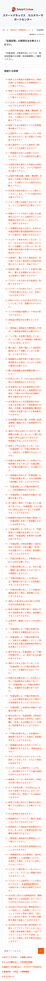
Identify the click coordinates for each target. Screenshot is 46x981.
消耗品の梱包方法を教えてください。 (23, 321)
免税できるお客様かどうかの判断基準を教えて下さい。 (24, 127)
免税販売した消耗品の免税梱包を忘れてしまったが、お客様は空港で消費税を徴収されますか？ (24, 830)
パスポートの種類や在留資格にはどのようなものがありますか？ (24, 104)
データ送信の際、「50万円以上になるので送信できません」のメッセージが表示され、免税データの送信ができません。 (24, 792)
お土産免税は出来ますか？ (20, 813)
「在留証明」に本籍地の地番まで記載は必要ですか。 (24, 496)
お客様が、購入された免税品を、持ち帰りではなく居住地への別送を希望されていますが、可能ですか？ (24, 261)
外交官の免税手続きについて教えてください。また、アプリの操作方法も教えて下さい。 (24, 194)
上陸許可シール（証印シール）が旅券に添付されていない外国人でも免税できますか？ (24, 136)
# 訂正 (15, 971)
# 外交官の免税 (26, 962)
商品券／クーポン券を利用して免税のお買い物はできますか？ (24, 781)
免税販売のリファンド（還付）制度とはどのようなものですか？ (24, 820)
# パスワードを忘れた (32, 967)
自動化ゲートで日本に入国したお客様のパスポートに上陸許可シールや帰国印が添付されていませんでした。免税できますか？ (24, 218)
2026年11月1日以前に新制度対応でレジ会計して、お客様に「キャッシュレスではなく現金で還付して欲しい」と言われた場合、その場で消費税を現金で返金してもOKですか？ (24, 913)
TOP (3, 30)
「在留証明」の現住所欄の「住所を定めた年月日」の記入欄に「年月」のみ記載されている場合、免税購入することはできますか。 (24, 548)
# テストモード (8, 976)
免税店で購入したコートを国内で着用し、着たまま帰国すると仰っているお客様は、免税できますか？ (24, 272)
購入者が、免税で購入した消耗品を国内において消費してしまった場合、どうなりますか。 (24, 351)
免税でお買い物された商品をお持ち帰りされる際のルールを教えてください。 (24, 805)
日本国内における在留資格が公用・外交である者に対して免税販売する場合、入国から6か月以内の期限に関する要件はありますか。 (24, 391)
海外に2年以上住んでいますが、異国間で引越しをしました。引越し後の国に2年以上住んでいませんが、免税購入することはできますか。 (24, 435)
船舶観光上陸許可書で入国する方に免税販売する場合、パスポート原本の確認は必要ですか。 (24, 362)
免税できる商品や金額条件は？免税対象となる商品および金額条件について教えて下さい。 (24, 82)
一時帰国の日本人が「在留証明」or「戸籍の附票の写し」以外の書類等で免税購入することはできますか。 (24, 478)
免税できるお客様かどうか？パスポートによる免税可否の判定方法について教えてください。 (24, 94)
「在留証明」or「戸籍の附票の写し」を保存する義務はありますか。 (24, 630)
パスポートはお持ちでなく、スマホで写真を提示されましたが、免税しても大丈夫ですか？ (24, 292)
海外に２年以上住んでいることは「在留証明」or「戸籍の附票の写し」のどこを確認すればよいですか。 (23, 668)
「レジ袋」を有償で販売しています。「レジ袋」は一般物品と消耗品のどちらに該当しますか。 (25, 339)
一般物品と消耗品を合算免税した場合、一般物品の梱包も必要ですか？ (24, 329)
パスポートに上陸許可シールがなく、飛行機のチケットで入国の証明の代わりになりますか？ (24, 771)
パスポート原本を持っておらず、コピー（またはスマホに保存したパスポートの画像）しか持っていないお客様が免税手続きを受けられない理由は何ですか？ (24, 246)
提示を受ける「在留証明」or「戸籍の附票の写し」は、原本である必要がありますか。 (24, 655)
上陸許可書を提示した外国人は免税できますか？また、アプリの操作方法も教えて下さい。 (24, 167)
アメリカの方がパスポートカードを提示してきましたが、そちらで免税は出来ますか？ (24, 759)
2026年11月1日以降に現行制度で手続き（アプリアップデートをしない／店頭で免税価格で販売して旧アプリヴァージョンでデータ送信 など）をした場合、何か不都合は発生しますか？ (24, 933)
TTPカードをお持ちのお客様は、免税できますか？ (24, 282)
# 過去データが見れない (11, 967)
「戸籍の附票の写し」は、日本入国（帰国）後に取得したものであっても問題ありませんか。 (24, 570)
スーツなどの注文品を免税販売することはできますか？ (24, 848)
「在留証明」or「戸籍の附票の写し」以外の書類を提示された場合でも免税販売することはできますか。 (24, 699)
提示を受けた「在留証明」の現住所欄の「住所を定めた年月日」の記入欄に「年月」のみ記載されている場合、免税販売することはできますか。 (24, 722)
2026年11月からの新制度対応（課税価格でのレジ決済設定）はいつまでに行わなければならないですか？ (25, 898)
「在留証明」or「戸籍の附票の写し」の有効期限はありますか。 (23, 488)
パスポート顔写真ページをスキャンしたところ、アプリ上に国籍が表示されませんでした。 (24, 872)
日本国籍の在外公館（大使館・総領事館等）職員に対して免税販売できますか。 (24, 423)
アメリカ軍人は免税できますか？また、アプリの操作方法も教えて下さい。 (24, 205)
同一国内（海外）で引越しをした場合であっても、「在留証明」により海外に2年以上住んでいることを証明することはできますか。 (25, 507)
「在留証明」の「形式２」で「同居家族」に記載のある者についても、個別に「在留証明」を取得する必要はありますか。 (24, 534)
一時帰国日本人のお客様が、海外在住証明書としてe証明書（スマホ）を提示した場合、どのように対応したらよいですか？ (24, 859)
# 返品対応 (6, 971)
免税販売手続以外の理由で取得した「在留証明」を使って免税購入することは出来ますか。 (24, 521)
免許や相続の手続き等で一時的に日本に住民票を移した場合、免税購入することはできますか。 (24, 612)
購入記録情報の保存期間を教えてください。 (24, 372)
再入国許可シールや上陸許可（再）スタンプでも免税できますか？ (24, 146)
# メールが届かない (10, 962)
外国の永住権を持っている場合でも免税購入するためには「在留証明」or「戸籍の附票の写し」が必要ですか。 (24, 465)
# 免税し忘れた (26, 957)
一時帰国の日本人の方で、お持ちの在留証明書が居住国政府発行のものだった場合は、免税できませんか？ (24, 231)
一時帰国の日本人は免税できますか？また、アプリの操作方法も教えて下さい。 (24, 156)
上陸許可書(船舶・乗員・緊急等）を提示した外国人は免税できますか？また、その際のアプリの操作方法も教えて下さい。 (25, 115)
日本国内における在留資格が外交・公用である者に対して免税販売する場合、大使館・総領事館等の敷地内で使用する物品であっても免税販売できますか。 (24, 408)
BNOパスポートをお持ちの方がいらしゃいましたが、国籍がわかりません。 (24, 303)
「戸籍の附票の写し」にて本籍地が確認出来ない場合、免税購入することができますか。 (24, 593)
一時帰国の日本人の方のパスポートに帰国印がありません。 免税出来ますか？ (25, 748)
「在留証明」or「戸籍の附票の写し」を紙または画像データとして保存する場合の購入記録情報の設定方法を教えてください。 (24, 642)
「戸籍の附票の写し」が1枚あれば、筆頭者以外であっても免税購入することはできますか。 (24, 581)
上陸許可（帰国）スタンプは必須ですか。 (24, 622)
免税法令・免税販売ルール (20, 30)
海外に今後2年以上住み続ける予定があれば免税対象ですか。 (24, 602)
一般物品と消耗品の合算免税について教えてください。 (24, 840)
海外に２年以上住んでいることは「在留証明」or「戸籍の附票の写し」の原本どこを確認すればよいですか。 (24, 450)
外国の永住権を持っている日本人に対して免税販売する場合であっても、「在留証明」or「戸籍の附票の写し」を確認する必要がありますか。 (24, 684)
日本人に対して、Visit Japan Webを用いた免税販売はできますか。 (25, 380)
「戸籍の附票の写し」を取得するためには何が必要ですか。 (24, 560)
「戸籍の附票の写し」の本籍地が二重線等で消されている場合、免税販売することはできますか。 (24, 736)
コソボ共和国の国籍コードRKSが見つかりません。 (24, 313)
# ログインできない (10, 957)
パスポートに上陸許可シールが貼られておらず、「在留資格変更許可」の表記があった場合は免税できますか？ (24, 885)
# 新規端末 (24, 971)
